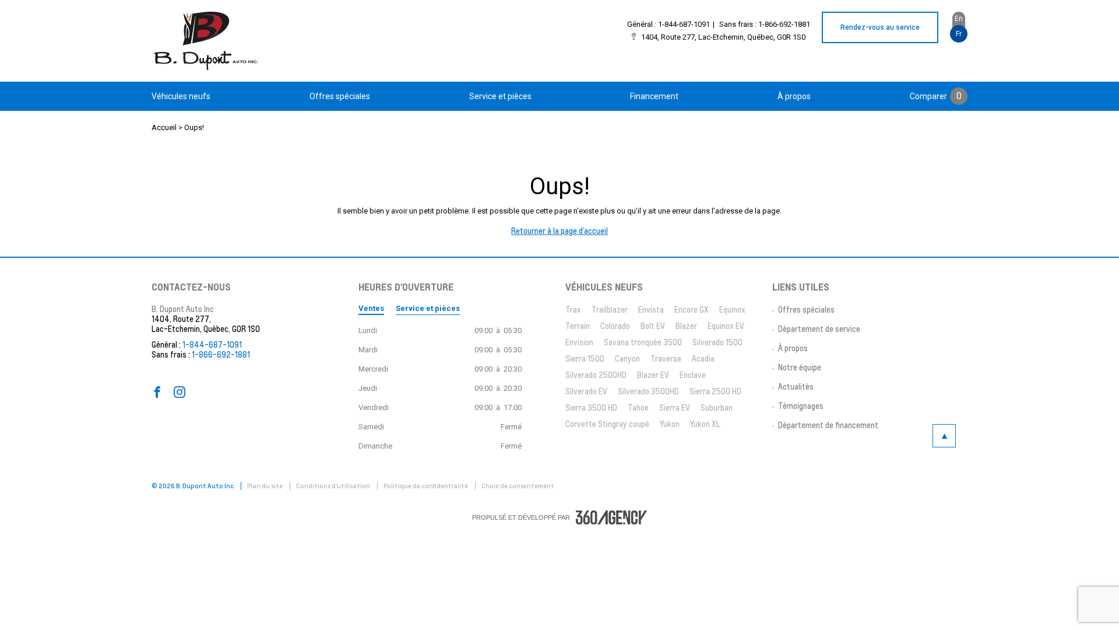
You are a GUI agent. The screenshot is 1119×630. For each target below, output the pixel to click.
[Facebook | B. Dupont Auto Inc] (157, 392)
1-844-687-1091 (684, 24)
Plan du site (265, 486)
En (959, 19)
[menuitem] (181, 96)
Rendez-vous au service (880, 27)
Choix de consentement (517, 486)
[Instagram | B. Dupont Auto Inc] (179, 392)
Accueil (164, 127)
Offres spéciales (339, 96)
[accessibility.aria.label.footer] (611, 517)
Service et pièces (428, 308)
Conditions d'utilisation (333, 486)
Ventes (371, 308)
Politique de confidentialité (426, 486)
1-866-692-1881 (784, 24)
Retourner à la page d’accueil (559, 231)
